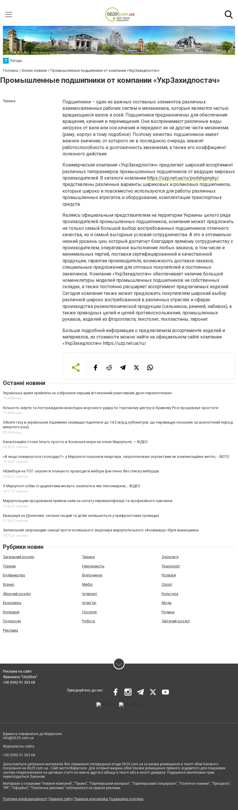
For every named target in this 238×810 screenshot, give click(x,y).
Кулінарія (11, 612)
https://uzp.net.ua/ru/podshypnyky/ (183, 178)
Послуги (89, 612)
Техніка (88, 557)
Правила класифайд (91, 799)
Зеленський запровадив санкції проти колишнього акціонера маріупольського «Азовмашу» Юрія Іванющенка (101, 530)
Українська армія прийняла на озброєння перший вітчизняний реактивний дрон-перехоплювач (87, 393)
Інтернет (89, 594)
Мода (167, 603)
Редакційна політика (126, 799)
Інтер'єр (89, 603)
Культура (170, 594)
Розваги (169, 575)
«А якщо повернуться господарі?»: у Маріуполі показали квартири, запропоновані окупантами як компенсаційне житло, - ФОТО (116, 456)
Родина (168, 612)
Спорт (167, 584)
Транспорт (171, 566)
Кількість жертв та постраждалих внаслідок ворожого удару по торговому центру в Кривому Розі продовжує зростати (110, 408)
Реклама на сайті (17, 671)
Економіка (12, 603)
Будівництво (14, 575)
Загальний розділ (18, 557)
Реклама (10, 630)
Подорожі (12, 621)
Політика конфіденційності (25, 799)
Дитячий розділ (176, 621)
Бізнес (8, 584)
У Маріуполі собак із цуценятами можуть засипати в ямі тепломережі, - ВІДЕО (71, 486)
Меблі (87, 584)
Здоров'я (170, 557)
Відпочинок (92, 575)
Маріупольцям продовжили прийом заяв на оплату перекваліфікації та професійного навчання (87, 501)
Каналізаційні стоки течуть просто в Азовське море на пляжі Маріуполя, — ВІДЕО (75, 442)
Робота (88, 621)
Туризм (9, 566)
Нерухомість (93, 566)
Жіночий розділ (17, 594)
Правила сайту (60, 799)
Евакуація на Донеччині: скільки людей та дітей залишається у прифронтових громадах (81, 515)
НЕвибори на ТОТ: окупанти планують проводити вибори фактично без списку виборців (81, 471)
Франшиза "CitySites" (20, 677)
